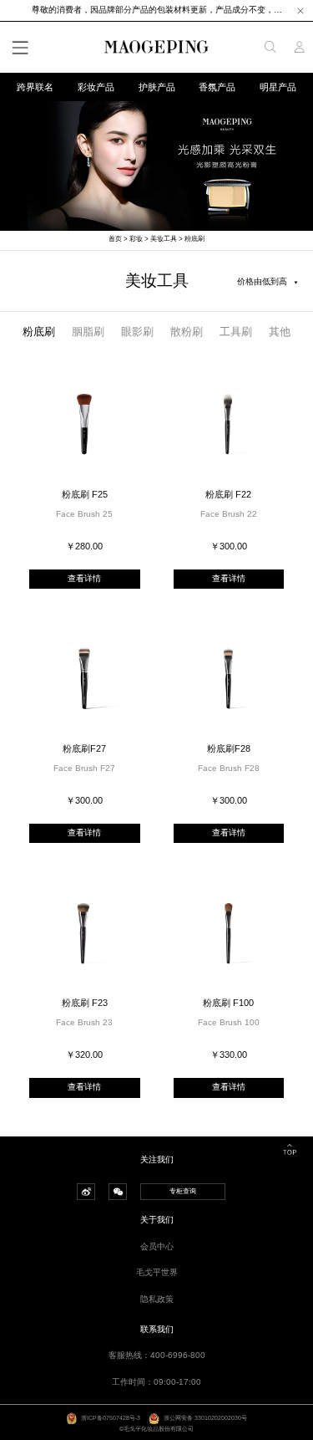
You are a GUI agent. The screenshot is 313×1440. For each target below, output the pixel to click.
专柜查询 (182, 1191)
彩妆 (136, 239)
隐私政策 (157, 1299)
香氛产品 (217, 87)
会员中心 (157, 1246)
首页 (115, 239)
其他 (279, 331)
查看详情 (84, 578)
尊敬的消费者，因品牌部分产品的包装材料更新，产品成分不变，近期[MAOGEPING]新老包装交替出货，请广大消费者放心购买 (157, 9)
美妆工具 (163, 239)
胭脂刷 (88, 331)
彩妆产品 (96, 87)
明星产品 (278, 87)
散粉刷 (186, 331)
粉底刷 (194, 239)
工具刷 (236, 331)
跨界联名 (35, 87)
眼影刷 (137, 331)
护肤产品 (157, 87)
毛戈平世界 (157, 1272)
